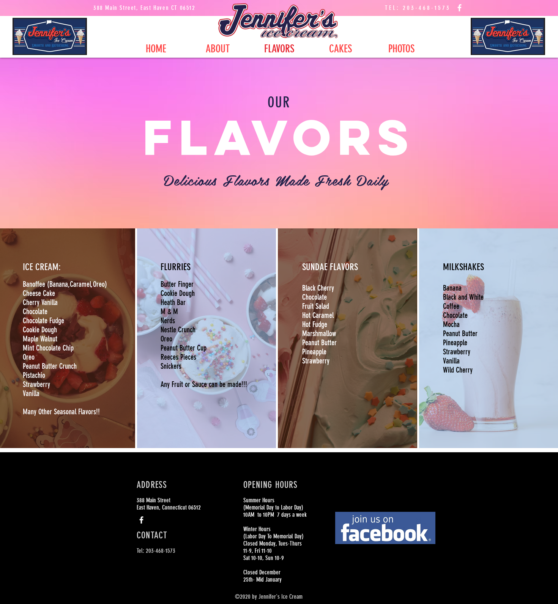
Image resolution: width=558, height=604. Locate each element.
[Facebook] (459, 8)
